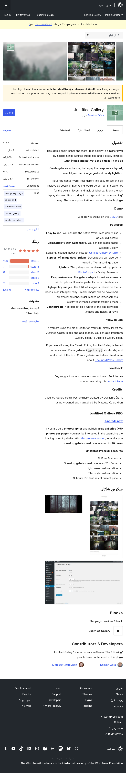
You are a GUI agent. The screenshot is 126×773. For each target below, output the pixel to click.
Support (56, 694)
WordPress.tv (51, 705)
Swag (26, 705)
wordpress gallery (14, 220)
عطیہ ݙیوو (25, 700)
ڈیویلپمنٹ (65, 129)
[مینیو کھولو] (5, 5)
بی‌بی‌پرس (115, 728)
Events (26, 694)
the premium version (93, 438)
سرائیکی (110, 748)
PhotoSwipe (85, 272)
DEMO (114, 216)
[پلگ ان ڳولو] (88, 35)
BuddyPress (114, 734)
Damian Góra (96, 115)
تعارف (119, 688)
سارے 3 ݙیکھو (9, 185)
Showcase (85, 688)
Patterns (87, 705)
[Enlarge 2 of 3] (78, 499)
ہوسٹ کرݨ (117, 700)
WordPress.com (111, 716)
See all (7, 289)
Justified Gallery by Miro (103, 252)
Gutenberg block (13, 206)
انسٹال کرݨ (84, 129)
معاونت (7, 129)
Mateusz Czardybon (64, 664)
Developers (54, 700)
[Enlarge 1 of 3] (118, 499)
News (119, 694)
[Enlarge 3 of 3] (118, 565)
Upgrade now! (114, 421)
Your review (32, 289)
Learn (58, 688)
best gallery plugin (14, 193)
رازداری (118, 705)
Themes (87, 694)
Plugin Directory (114, 14)
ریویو (100, 129)
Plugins (88, 700)
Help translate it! (40, 24)
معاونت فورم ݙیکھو (30, 320)
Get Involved (23, 688)
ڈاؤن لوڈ (9, 112)
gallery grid (10, 200)
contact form (115, 381)
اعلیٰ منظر (33, 229)
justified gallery (12, 213)
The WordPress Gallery (109, 360)
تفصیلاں (115, 129)
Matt (118, 722)
